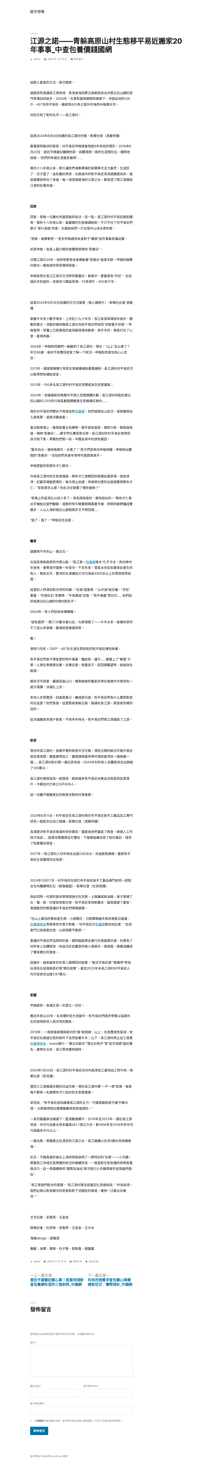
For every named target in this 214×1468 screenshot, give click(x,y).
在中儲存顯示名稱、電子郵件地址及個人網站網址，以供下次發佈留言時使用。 (78, 1420)
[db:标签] (94, 1261)
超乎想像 (37, 11)
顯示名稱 (35, 1386)
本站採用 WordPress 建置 (54, 1456)
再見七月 (77, 1261)
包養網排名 (38, 924)
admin (37, 59)
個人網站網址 (37, 1403)
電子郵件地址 (91, 1386)
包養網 (80, 411)
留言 (33, 1342)
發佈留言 (78, 59)
